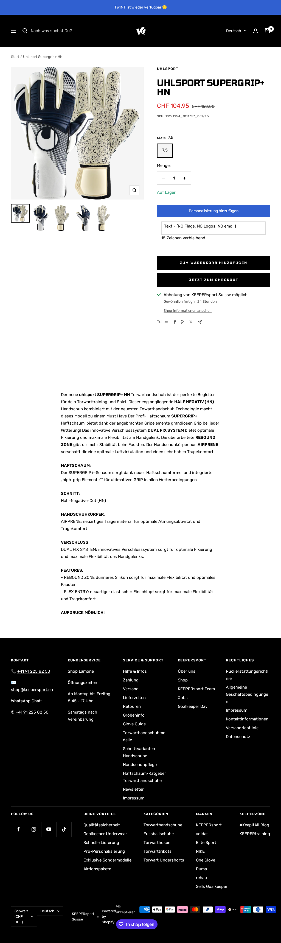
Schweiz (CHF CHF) (21, 916)
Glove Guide (134, 724)
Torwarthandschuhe (163, 825)
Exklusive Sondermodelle (107, 860)
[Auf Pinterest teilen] (182, 322)
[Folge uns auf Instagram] (33, 829)
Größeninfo (134, 715)
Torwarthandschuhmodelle (144, 736)
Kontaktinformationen (247, 719)
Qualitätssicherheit (101, 825)
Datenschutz (238, 736)
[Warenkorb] (267, 30)
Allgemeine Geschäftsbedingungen (247, 694)
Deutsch (233, 31)
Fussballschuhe (159, 833)
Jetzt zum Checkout (213, 280)
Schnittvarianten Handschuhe (139, 752)
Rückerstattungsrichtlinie (247, 675)
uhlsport (167, 69)
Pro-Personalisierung (104, 851)
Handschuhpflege (140, 764)
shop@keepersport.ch (32, 689)
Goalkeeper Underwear (105, 833)
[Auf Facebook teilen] (175, 322)
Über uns (186, 671)
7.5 (165, 150)
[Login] (255, 31)
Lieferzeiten (134, 697)
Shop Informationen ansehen (188, 310)
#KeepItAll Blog (254, 825)
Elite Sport (206, 842)
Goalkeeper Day (192, 706)
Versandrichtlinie (242, 727)
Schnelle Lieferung (101, 842)
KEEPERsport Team (196, 688)
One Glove (205, 860)
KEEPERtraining (255, 833)
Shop (183, 680)
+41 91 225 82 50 (33, 671)
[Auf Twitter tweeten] (191, 322)
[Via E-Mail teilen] (200, 322)
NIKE (200, 851)
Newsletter (133, 789)
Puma (201, 868)
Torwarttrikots (158, 851)
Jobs (183, 697)
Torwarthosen (157, 842)
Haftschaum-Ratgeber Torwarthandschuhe (144, 777)
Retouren (132, 706)
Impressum (133, 798)
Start (15, 57)
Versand (131, 688)
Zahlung (131, 680)
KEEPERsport (209, 825)
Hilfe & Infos (135, 671)
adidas (202, 833)
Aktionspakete (97, 868)
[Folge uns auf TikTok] (63, 829)
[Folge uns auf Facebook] (18, 829)
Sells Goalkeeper (211, 886)
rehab (201, 877)
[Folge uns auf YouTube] (48, 829)
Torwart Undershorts (164, 860)
